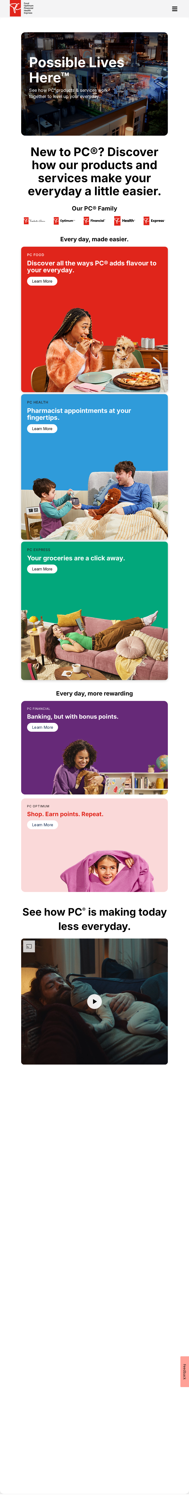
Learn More (42, 727)
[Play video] (94, 1001)
